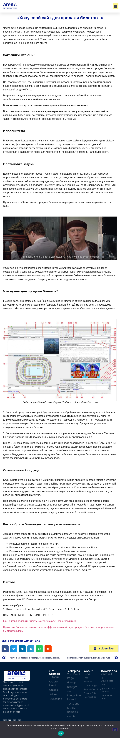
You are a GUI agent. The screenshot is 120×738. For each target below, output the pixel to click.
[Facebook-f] (5, 720)
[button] (116, 6)
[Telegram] (19, 720)
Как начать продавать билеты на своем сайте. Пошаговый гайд (39, 621)
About (88, 671)
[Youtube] (9, 720)
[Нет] (115, 729)
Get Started (54, 672)
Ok (60, 733)
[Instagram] (14, 720)
